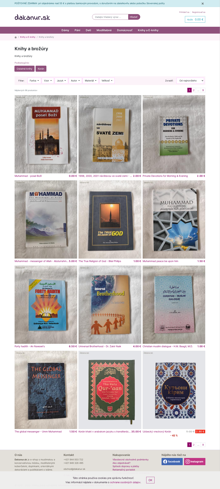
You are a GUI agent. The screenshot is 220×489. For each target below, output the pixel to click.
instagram (196, 461)
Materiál (90, 80)
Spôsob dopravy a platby (126, 466)
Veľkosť (106, 80)
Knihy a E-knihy (148, 30)
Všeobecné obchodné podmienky (130, 459)
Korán (41, 68)
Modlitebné (104, 30)
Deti (88, 30)
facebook (174, 461)
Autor (74, 80)
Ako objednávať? (121, 463)
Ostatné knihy (24, 68)
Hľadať (133, 16)
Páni (77, 30)
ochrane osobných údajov (125, 482)
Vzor (47, 80)
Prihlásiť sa (184, 12)
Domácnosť (124, 30)
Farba (33, 80)
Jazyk (60, 80)
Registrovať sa (198, 12)
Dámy (65, 30)
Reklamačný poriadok (124, 469)
